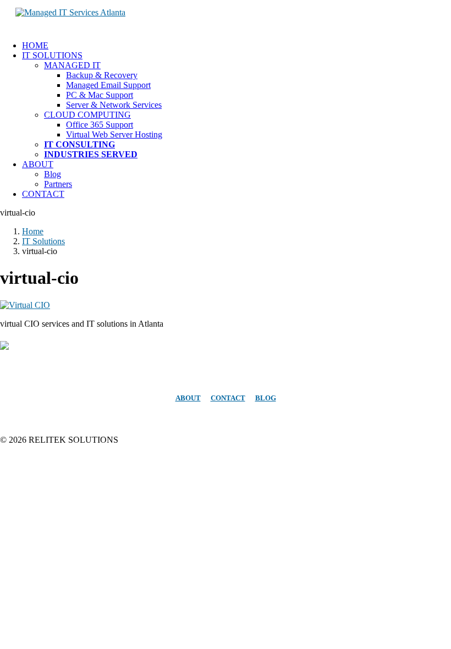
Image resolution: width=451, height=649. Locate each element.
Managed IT (72, 65)
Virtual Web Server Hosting (114, 134)
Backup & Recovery (102, 75)
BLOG (265, 398)
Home (35, 45)
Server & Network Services (114, 104)
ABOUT (188, 398)
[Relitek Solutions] (225, 16)
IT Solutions (52, 55)
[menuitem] (236, 46)
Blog (52, 174)
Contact (43, 194)
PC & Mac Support (99, 95)
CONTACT (228, 398)
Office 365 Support (99, 124)
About (37, 164)
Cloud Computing (87, 114)
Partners (58, 184)
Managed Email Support (108, 85)
